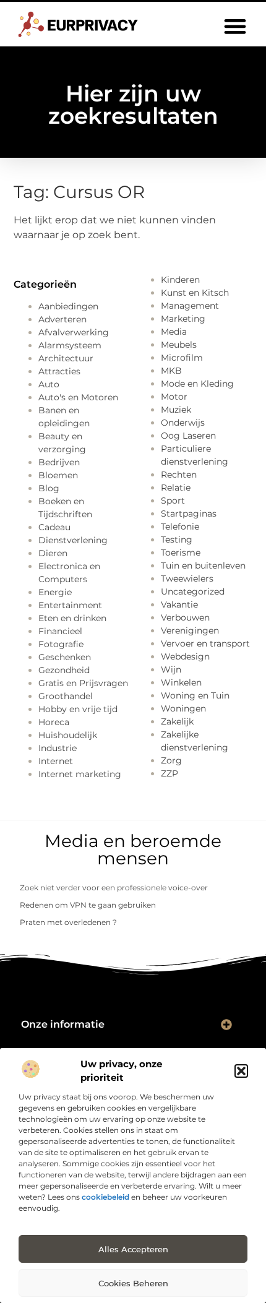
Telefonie (180, 526)
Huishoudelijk (67, 735)
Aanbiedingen (68, 306)
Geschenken (64, 657)
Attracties (59, 371)
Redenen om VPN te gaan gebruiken (88, 905)
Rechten (179, 474)
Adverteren (62, 319)
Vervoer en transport (205, 643)
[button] (241, 1071)
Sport (173, 500)
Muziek (176, 409)
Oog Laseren (188, 435)
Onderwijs (183, 422)
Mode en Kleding (197, 383)
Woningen (183, 708)
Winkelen (181, 682)
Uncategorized (193, 591)
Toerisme (180, 552)
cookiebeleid (105, 1197)
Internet (55, 761)
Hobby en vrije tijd (78, 709)
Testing (176, 539)
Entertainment (70, 605)
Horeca (53, 722)
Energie (55, 592)
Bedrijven (59, 462)
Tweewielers (187, 578)
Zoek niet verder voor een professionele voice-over (114, 887)
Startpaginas (189, 513)
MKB (171, 370)
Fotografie (61, 644)
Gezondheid (64, 670)
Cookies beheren (133, 1283)
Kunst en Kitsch (195, 292)
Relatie (176, 487)
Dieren (52, 553)
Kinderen (180, 279)
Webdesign (185, 656)
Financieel (60, 631)
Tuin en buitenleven (203, 565)
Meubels (179, 344)
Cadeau (54, 527)
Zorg (171, 760)
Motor (174, 396)
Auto (48, 384)
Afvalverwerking (73, 332)
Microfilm (182, 357)
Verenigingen (190, 630)
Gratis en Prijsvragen (83, 683)
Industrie (57, 748)
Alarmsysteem (69, 345)
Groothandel (65, 696)
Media (174, 331)
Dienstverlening (73, 540)
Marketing (183, 318)
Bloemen (58, 475)
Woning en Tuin (195, 695)
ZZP (169, 773)
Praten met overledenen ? (68, 922)
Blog (48, 488)
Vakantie (179, 604)
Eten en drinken (72, 618)
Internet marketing (79, 774)
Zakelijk (177, 721)
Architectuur (65, 358)
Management (190, 305)
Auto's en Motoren (78, 397)
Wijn (171, 669)
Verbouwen (185, 617)
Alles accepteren (133, 1249)
